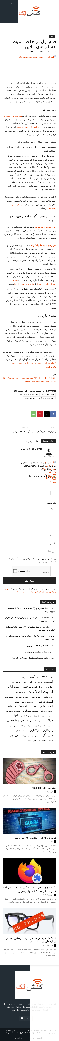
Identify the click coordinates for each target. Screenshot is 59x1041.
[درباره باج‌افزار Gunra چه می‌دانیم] (29, 821)
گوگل (29, 740)
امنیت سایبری (45, 705)
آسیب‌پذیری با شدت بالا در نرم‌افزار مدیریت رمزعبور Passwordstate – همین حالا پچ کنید (38, 466)
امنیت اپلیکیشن (48, 697)
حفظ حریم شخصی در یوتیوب (37, 645)
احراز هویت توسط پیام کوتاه (43, 245)
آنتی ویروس (27, 682)
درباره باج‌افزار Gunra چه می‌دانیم (35, 837)
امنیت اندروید (20, 692)
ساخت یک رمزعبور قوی (28, 127)
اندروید (37, 715)
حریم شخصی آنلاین (43, 725)
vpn (44, 676)
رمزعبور (13, 725)
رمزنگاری (48, 730)
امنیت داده (9, 696)
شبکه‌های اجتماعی (22, 731)
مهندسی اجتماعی (24, 735)
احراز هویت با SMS (20, 391)
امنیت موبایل (31, 710)
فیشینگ (47, 735)
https (51, 677)
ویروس (50, 740)
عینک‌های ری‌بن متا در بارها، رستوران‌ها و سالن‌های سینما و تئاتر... (31, 939)
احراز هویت (49, 687)
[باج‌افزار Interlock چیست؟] (49, 480)
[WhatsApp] (33, 414)
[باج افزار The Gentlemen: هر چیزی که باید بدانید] (49, 452)
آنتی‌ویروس (16, 682)
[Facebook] (53, 414)
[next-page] (49, 493)
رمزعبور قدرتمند (30, 398)
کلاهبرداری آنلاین (39, 740)
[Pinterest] (40, 414)
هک (11, 735)
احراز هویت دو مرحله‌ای (45, 227)
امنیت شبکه (32, 706)
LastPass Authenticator (24, 284)
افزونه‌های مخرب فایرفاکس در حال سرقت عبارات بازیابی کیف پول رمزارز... (29, 889)
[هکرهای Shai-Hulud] (29, 771)
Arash (51, 636)
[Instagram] (35, 1018)
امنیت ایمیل (36, 696)
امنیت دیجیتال (45, 701)
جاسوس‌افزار (31, 720)
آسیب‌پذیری (28, 676)
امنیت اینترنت (22, 696)
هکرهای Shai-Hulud (44, 787)
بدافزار (48, 720)
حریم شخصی (15, 720)
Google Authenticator (46, 284)
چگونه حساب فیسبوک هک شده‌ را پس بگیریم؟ (30, 658)
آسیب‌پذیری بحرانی (43, 681)
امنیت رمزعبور (24, 701)
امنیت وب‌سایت (13, 710)
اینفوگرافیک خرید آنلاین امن (44, 431)
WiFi (38, 677)
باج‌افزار (14, 715)
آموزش (52, 36)
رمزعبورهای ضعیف (13, 116)
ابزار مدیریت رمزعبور (37, 391)
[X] (47, 414)
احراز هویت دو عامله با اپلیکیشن (27, 394)
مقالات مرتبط (48, 441)
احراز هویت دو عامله (47, 394)
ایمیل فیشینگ (26, 715)
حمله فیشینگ (26, 725)
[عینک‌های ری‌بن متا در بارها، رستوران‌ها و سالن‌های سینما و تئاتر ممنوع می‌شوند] (29, 921)
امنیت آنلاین (13, 686)
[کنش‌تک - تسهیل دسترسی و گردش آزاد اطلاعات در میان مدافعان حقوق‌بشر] (29, 11)
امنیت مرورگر (47, 710)
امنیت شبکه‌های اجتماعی (17, 706)
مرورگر (37, 735)
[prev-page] (53, 493)
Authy (15, 280)
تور (40, 721)
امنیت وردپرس (47, 716)
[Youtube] (22, 1018)
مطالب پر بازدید (32, 441)
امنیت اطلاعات (40, 691)
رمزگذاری (35, 730)
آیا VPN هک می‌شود (21, 431)
